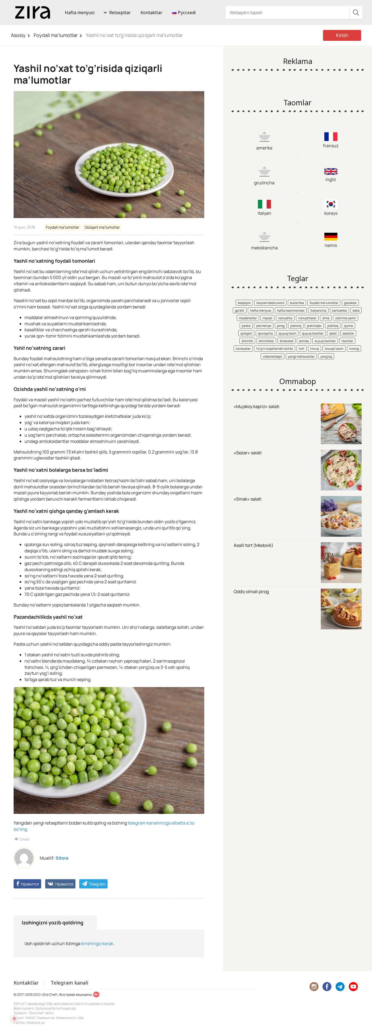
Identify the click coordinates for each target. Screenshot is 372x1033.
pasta (246, 325)
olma (326, 318)
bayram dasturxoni (270, 303)
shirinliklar (266, 341)
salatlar (348, 333)
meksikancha (264, 248)
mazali (267, 318)
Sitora (62, 858)
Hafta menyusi (80, 13)
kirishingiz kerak (97, 943)
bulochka (297, 303)
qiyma (348, 325)
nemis (331, 245)
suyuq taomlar (325, 341)
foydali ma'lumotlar (324, 303)
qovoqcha (265, 333)
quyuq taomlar (313, 333)
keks (356, 310)
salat (333, 333)
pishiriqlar (314, 325)
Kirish (342, 35)
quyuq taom (287, 333)
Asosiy (18, 35)
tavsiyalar (243, 348)
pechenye (263, 325)
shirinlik (247, 341)
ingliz (330, 179)
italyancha (318, 310)
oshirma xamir (345, 318)
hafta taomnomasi (290, 310)
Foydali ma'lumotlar (56, 35)
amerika (264, 148)
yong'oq (326, 356)
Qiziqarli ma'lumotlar (102, 227)
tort (301, 348)
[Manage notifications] (14, 1018)
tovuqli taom (334, 348)
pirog (281, 325)
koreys (330, 213)
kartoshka (339, 310)
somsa (304, 341)
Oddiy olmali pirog (251, 591)
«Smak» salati (247, 499)
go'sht (239, 310)
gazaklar (350, 303)
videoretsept (272, 356)
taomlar (347, 341)
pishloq (332, 325)
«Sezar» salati (248, 453)
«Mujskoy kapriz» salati (256, 406)
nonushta (285, 318)
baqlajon (244, 303)
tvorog (354, 348)
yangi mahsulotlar (301, 356)
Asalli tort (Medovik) (253, 545)
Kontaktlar (151, 13)
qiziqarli (246, 333)
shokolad (286, 341)
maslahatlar (248, 318)
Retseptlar (120, 13)
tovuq (314, 348)
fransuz (331, 146)
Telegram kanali (69, 982)
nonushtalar (307, 318)
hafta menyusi (260, 310)
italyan (264, 213)
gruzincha (264, 183)
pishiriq (295, 325)
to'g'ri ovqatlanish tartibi (274, 348)
